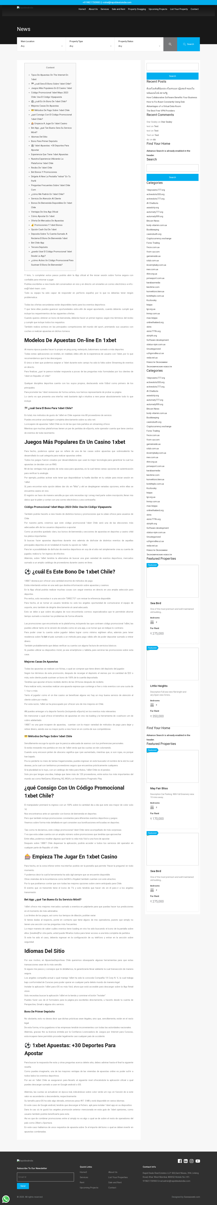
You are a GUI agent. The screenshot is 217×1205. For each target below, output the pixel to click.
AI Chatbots (152, 203)
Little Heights (159, 686)
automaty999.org (155, 216)
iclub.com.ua (153, 260)
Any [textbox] (23, 46)
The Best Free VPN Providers (161, 110)
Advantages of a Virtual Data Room (164, 106)
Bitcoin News (153, 220)
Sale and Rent (118, 9)
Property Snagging (137, 9)
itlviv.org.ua (152, 273)
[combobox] (41, 46)
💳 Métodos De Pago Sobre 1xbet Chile (50, 110)
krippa (149, 304)
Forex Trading (153, 243)
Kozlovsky (151, 300)
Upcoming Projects (158, 9)
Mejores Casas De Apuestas (45, 106)
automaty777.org (155, 212)
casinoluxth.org (154, 234)
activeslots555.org (155, 194)
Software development (158, 340)
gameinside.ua (153, 256)
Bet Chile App (37, 242)
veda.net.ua (152, 357)
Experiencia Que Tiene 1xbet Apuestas (49, 154)
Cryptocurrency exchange (159, 238)
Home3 (82, 9)
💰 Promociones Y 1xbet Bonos (46, 225)
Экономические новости (159, 366)
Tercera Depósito (39, 247)
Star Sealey (166, 122)
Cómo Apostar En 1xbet (42, 216)
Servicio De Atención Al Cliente (46, 198)
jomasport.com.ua (155, 278)
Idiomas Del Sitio (39, 136)
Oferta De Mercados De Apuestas (47, 220)
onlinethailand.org (155, 322)
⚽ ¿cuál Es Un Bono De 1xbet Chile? (49, 101)
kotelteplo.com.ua (155, 296)
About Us (93, 9)
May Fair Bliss (159, 788)
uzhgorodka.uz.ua (155, 353)
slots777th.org (154, 331)
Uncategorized (154, 349)
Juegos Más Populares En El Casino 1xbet (51, 88)
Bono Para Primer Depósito (44, 141)
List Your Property (179, 9)
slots (149, 326)
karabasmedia (153, 282)
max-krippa (152, 318)
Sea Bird (155, 603)
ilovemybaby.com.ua (156, 265)
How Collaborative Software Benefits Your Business (172, 97)
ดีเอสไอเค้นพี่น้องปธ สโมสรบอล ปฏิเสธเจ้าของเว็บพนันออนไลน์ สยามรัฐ (170, 90)
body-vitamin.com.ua (157, 225)
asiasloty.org (153, 207)
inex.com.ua (152, 269)
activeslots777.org (155, 198)
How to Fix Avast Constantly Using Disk (166, 102)
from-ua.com (153, 251)
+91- (188, 1177)
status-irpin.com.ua (156, 344)
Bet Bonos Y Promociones (44, 172)
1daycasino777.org (156, 190)
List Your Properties (118, 1177)
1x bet (44, 636)
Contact (195, 9)
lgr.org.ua (151, 309)
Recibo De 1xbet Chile (41, 167)
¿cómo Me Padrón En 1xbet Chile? (47, 194)
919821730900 (150, 1181)
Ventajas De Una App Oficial (44, 211)
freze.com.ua (153, 247)
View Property (172, 591)
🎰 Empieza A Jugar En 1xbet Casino (49, 123)
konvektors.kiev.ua (155, 291)
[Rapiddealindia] (25, 7)
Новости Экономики (157, 362)
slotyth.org (152, 335)
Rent (82, 1182)
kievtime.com (153, 287)
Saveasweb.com (192, 1197)
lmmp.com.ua (153, 313)
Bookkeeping (153, 229)
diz (154, 139)
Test (156, 126)
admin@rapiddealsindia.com (176, 1181)
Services (105, 9)
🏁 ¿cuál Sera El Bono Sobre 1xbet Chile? (51, 83)
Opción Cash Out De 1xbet (44, 229)
